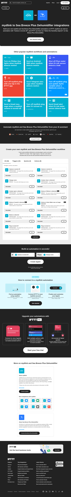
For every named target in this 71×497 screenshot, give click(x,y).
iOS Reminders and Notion (23, 477)
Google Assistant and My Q (23, 471)
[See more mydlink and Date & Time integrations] (35, 406)
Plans (53, 2)
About (37, 491)
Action (12, 181)
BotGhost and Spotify (22, 473)
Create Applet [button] (35, 262)
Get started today (35, 39)
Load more (35, 237)
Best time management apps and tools (44, 469)
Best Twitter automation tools (42, 466)
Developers (10, 491)
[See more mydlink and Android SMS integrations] (35, 400)
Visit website (21, 387)
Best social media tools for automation (44, 484)
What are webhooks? (40, 475)
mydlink (7, 25)
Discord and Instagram (22, 464)
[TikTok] (59, 491)
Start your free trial (35, 350)
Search (9, 477)
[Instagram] (50, 491)
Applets (9, 469)
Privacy (33, 491)
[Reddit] (62, 491)
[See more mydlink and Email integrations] (47, 400)
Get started (65, 2)
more (50, 381)
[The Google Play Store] (59, 465)
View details (8, 175)
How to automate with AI (41, 464)
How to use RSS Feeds (41, 473)
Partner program (22, 491)
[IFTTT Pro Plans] (58, 191)
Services (9, 464)
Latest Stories (40, 462)
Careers (15, 491)
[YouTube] (53, 491)
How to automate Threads (41, 479)
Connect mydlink (24, 391)
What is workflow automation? (42, 471)
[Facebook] (43, 491)
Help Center (10, 473)
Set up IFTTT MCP (35, 139)
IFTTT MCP (10, 471)
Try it (32, 175)
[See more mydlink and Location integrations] (24, 406)
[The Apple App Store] (59, 462)
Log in (58, 2)
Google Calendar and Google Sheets (25, 469)
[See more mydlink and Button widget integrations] (47, 406)
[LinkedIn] (46, 491)
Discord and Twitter (22, 484)
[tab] (7, 161)
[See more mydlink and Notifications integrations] (24, 400)
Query (12, 204)
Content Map (10, 475)
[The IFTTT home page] (4, 3)
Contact (28, 491)
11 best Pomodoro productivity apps (44, 477)
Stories (9, 466)
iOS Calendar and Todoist (23, 479)
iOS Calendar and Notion (23, 466)
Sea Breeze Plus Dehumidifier (34, 25)
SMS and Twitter (21, 475)
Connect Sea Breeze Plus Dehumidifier (29, 433)
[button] (35, 303)
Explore (48, 2)
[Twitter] (56, 491)
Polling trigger (13, 170)
